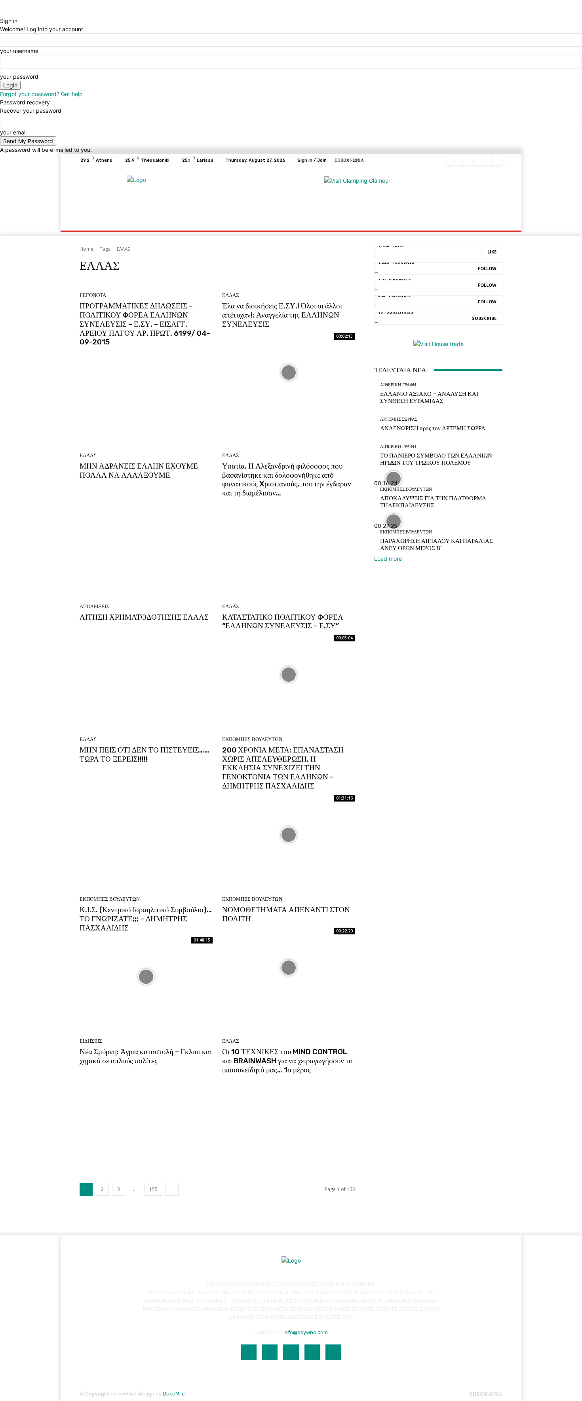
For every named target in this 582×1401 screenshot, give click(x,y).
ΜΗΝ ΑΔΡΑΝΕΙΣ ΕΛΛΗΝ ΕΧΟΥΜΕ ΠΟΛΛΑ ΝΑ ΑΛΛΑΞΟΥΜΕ (139, 470)
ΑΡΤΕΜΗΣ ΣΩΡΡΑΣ (398, 419)
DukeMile (174, 1394)
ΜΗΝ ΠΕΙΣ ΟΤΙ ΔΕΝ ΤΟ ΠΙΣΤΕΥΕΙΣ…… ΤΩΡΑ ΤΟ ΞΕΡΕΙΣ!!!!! (144, 754)
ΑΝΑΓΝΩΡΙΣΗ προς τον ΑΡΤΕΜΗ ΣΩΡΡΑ (432, 428)
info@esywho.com (305, 1332)
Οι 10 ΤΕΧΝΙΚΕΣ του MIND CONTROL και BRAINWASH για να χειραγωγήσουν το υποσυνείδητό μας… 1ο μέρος (287, 1060)
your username (19, 50)
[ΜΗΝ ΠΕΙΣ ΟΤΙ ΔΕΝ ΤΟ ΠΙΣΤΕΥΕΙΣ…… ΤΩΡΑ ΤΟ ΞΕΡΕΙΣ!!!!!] (146, 807)
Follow (487, 268)
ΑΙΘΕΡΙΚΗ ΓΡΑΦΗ (398, 385)
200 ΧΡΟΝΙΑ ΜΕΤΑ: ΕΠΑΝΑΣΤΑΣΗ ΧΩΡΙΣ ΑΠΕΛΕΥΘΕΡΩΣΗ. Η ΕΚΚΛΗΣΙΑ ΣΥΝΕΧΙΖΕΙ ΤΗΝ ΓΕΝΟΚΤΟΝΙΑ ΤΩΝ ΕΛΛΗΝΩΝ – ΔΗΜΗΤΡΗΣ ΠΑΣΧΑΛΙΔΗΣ (283, 767)
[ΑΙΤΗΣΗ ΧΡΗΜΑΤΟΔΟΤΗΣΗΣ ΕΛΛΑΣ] (146, 665)
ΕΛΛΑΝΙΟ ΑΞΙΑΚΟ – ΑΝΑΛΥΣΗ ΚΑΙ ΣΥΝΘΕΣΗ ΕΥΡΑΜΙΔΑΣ (429, 397)
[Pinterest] (478, 160)
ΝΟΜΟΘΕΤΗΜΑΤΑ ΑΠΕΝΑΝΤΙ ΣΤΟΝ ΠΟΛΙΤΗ (286, 914)
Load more (388, 558)
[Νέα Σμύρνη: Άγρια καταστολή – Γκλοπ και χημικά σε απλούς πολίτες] (146, 1110)
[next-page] (172, 1189)
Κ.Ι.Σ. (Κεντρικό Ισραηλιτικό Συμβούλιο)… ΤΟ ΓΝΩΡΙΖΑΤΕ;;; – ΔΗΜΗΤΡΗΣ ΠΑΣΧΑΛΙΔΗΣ (146, 918)
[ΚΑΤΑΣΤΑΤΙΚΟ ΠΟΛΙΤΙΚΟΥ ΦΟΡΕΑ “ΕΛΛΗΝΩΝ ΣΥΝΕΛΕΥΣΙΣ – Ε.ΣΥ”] (288, 675)
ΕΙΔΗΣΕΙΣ (91, 1041)
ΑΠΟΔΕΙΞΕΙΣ (94, 606)
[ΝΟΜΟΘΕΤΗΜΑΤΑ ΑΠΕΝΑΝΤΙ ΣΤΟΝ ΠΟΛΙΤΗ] (288, 968)
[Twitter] (488, 160)
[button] (493, 211)
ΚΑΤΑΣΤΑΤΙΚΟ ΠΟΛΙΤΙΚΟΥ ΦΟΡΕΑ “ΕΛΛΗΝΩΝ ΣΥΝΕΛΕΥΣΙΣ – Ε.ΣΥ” (282, 622)
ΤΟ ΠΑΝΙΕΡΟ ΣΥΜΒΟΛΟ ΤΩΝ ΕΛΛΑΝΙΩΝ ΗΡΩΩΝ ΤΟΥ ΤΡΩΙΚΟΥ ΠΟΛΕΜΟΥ (436, 459)
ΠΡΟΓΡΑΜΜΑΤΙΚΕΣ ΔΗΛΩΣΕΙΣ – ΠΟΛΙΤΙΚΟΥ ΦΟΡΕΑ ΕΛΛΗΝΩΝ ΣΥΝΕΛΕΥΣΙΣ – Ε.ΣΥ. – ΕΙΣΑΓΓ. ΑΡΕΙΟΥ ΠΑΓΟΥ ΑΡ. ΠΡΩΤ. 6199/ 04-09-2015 (145, 323)
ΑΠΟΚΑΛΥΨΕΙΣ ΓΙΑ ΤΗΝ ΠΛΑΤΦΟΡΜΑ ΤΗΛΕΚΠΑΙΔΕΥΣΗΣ (433, 502)
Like (491, 252)
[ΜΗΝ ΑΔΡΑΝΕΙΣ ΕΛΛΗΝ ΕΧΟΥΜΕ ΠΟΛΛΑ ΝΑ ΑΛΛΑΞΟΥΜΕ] (146, 523)
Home (86, 249)
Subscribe (484, 318)
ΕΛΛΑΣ (230, 295)
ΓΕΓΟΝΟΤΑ (93, 295)
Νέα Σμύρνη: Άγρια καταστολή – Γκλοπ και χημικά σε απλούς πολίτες (146, 1056)
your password (19, 76)
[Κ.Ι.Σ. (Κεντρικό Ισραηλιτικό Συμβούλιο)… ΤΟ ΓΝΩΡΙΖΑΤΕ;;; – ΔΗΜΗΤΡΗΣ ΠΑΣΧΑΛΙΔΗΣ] (146, 977)
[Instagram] (459, 160)
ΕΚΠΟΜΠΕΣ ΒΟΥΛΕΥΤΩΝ (252, 739)
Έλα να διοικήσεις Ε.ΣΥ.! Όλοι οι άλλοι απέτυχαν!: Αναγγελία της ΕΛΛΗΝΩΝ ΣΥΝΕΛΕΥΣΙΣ (282, 315)
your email (13, 132)
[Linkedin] (469, 160)
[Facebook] (450, 160)
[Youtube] (497, 160)
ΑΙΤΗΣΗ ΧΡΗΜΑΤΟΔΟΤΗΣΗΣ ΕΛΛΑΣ (144, 617)
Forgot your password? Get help (41, 94)
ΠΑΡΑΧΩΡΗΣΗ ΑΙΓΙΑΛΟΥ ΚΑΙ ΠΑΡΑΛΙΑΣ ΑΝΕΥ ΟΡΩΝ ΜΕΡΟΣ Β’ (436, 544)
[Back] (2, 12)
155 (153, 1189)
